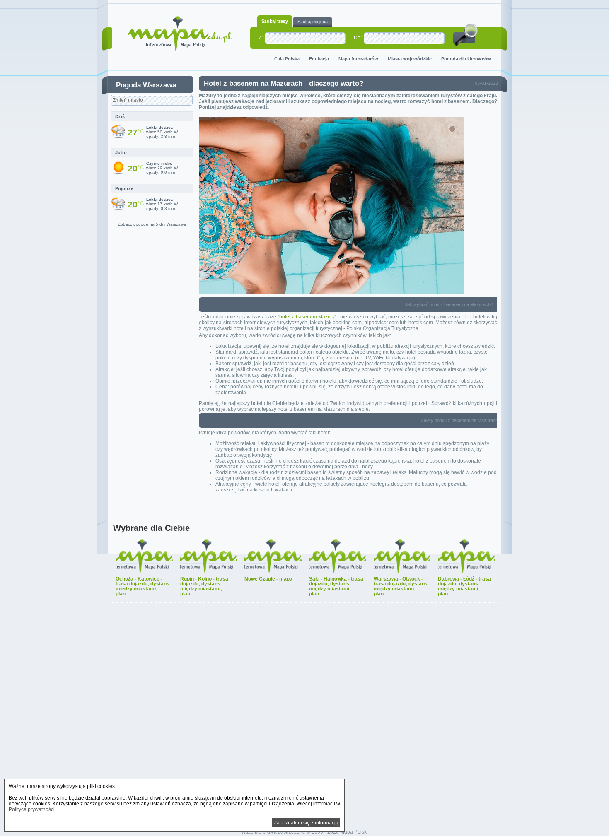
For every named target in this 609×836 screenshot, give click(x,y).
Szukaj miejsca (312, 21)
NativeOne (305, 608)
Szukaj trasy (274, 21)
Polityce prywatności (32, 809)
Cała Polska (287, 58)
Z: (261, 38)
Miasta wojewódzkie (410, 58)
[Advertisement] (304, 716)
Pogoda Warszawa (146, 85)
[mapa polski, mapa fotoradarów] (180, 33)
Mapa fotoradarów (358, 58)
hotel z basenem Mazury (307, 317)
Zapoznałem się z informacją (306, 823)
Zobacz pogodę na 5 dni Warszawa (152, 224)
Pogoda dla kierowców (466, 58)
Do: (358, 38)
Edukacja (319, 58)
